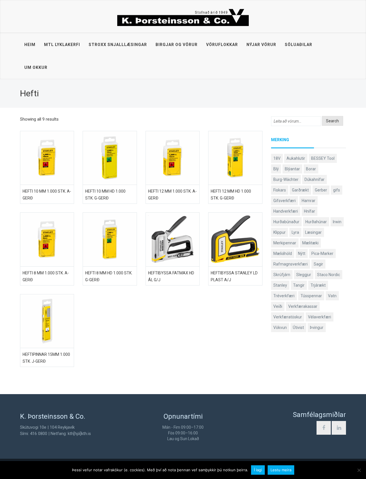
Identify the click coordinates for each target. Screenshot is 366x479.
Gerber (321, 190)
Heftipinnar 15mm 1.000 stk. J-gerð (46, 358)
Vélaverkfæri (319, 317)
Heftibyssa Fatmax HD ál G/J (171, 276)
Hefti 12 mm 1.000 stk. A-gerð (172, 194)
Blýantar (292, 169)
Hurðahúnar (316, 221)
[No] (359, 470)
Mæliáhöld (282, 253)
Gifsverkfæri (284, 200)
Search (332, 121)
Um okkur (35, 67)
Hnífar (309, 211)
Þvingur (316, 327)
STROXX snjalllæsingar (118, 44)
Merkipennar (284, 243)
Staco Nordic (328, 274)
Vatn (332, 296)
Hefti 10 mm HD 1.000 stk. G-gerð (105, 194)
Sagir (318, 264)
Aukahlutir (296, 158)
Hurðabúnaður (286, 221)
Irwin (337, 221)
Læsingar (313, 232)
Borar (311, 169)
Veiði (277, 306)
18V (277, 158)
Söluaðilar (298, 44)
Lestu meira (280, 470)
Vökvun (280, 327)
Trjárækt (318, 285)
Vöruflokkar (222, 44)
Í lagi (258, 470)
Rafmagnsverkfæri (290, 264)
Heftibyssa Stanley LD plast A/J (234, 276)
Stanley (280, 285)
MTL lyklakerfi (62, 44)
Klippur (279, 232)
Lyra (295, 232)
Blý (276, 169)
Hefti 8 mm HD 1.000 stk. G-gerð (108, 276)
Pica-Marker (322, 253)
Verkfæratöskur (287, 317)
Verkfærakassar (302, 306)
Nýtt (301, 253)
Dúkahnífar (315, 179)
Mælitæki (310, 243)
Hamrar (308, 200)
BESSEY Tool (323, 158)
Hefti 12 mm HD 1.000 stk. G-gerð (231, 194)
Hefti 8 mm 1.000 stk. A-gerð (46, 276)
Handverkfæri (285, 211)
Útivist (298, 327)
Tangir (299, 285)
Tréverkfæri (284, 296)
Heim (29, 44)
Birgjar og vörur (177, 44)
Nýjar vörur (261, 44)
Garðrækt (300, 190)
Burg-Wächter (286, 179)
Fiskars (279, 190)
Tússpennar (311, 296)
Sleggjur (303, 274)
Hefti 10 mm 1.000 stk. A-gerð (47, 194)
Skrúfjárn (281, 274)
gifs (336, 190)
